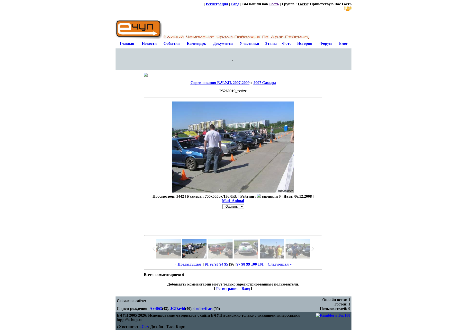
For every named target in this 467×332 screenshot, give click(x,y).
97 (238, 264)
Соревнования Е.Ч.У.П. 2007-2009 (220, 83)
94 (221, 264)
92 (212, 264)
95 (226, 264)
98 (243, 264)
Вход (235, 4)
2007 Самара (264, 83)
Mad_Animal (233, 201)
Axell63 (156, 308)
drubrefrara (203, 308)
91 (207, 264)
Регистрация (217, 4)
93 (216, 264)
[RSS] (347, 9)
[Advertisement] (233, 221)
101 (261, 264)
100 (254, 264)
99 (248, 264)
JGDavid (177, 308)
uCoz (143, 326)
